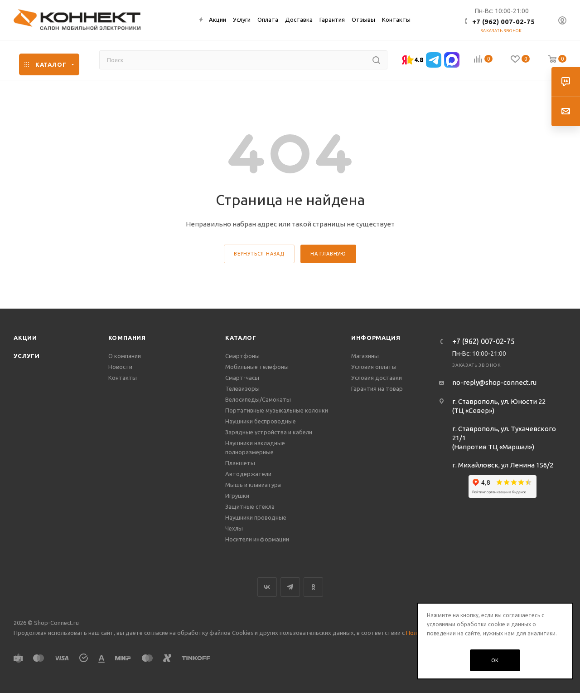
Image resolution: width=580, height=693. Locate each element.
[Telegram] (433, 60)
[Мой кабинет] (562, 21)
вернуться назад (259, 253)
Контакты (122, 377)
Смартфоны (242, 356)
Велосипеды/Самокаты (258, 399)
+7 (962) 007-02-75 (503, 21)
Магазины (365, 356)
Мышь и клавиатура (253, 485)
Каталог (240, 337)
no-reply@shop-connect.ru (494, 382)
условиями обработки (457, 624)
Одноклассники (313, 587)
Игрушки (237, 495)
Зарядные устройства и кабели (268, 432)
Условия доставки (376, 377)
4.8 (418, 60)
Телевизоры (242, 388)
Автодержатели (248, 474)
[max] (451, 60)
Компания (127, 337)
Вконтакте (267, 587)
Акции (25, 337)
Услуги (27, 356)
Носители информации (257, 539)
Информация (375, 337)
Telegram (290, 587)
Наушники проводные (255, 517)
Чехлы (234, 528)
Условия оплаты (373, 367)
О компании (124, 356)
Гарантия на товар (377, 388)
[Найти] (376, 59)
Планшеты (240, 463)
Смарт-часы (242, 377)
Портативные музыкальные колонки (276, 410)
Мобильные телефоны (257, 367)
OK (495, 660)
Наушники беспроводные (260, 421)
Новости (120, 367)
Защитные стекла (250, 506)
